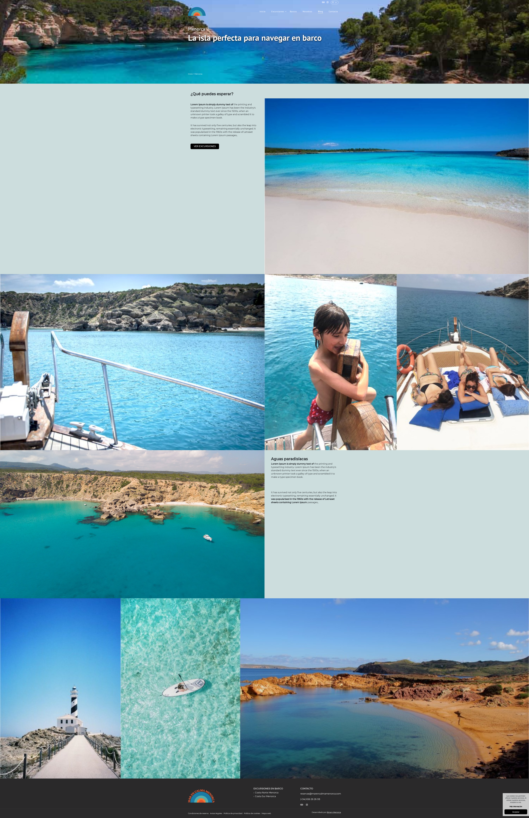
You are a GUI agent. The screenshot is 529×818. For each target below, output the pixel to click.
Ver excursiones (205, 146)
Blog (320, 11)
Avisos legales (216, 813)
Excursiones (277, 11)
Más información (516, 806)
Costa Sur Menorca (265, 796)
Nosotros (307, 11)
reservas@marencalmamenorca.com (320, 793)
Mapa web (266, 813)
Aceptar (515, 811)
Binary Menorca (334, 812)
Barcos (293, 11)
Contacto (333, 11)
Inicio (263, 11)
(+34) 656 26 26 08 (310, 799)
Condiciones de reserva (198, 813)
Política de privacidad (233, 813)
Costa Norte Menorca (266, 792)
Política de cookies (252, 813)
